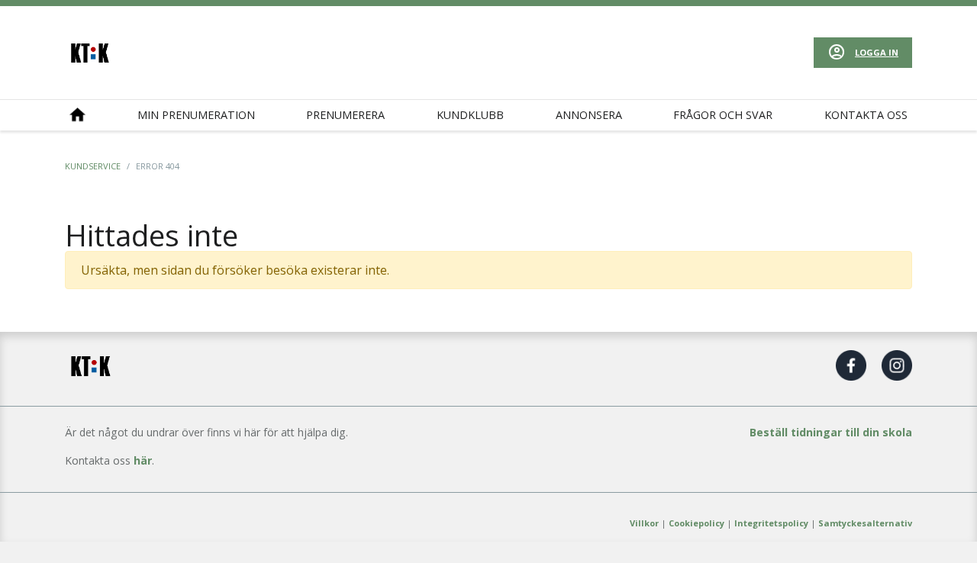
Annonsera (589, 115)
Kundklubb (470, 115)
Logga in (876, 52)
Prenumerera (345, 115)
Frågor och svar (722, 115)
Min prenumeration (196, 115)
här (143, 460)
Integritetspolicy (771, 523)
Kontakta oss (866, 115)
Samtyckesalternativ (865, 523)
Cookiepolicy (696, 523)
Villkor (644, 523)
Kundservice (93, 166)
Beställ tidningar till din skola (831, 432)
